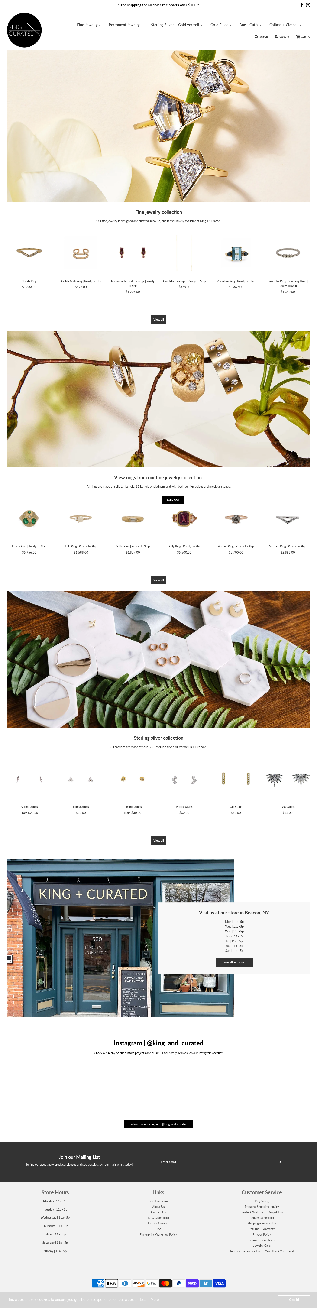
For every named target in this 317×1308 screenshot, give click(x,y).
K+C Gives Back (158, 1218)
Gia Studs (236, 807)
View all (158, 319)
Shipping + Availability (262, 1223)
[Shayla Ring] (29, 252)
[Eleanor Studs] (132, 778)
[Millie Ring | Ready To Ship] (132, 518)
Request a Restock (262, 1218)
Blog (158, 1229)
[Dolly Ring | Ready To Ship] (184, 518)
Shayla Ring (29, 281)
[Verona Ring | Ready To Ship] (236, 518)
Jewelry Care (262, 1245)
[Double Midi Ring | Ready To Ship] (81, 252)
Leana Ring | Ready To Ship (29, 546)
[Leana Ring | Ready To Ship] (29, 518)
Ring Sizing (262, 1201)
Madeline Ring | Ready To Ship (236, 281)
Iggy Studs (288, 807)
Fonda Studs (81, 807)
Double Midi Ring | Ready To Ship (81, 281)
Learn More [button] (149, 1300)
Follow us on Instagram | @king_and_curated (158, 1124)
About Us (158, 1206)
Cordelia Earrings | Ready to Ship (184, 281)
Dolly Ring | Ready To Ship (184, 546)
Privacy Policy (262, 1234)
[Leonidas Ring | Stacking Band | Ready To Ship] (287, 252)
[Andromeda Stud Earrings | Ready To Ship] (132, 252)
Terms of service (158, 1223)
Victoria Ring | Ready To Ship (287, 546)
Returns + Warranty (262, 1229)
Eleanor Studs (133, 807)
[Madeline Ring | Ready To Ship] (236, 252)
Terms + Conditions (262, 1240)
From (29, 813)
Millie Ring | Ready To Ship (133, 546)
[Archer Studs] (29, 778)
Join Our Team (158, 1201)
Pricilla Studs (184, 807)
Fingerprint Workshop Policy (158, 1234)
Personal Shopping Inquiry (262, 1206)
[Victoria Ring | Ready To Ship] (287, 518)
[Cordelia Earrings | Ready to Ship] (184, 252)
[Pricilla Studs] (184, 778)
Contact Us (158, 1212)
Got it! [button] (294, 1300)
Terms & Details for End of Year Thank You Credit (262, 1251)
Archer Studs (29, 807)
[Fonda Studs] (81, 778)
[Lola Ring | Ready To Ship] (81, 518)
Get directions (234, 962)
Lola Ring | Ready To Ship (81, 546)
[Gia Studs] (236, 778)
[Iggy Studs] (287, 778)
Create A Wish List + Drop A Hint (262, 1212)
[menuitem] (89, 24)
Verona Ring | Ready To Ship (236, 546)
